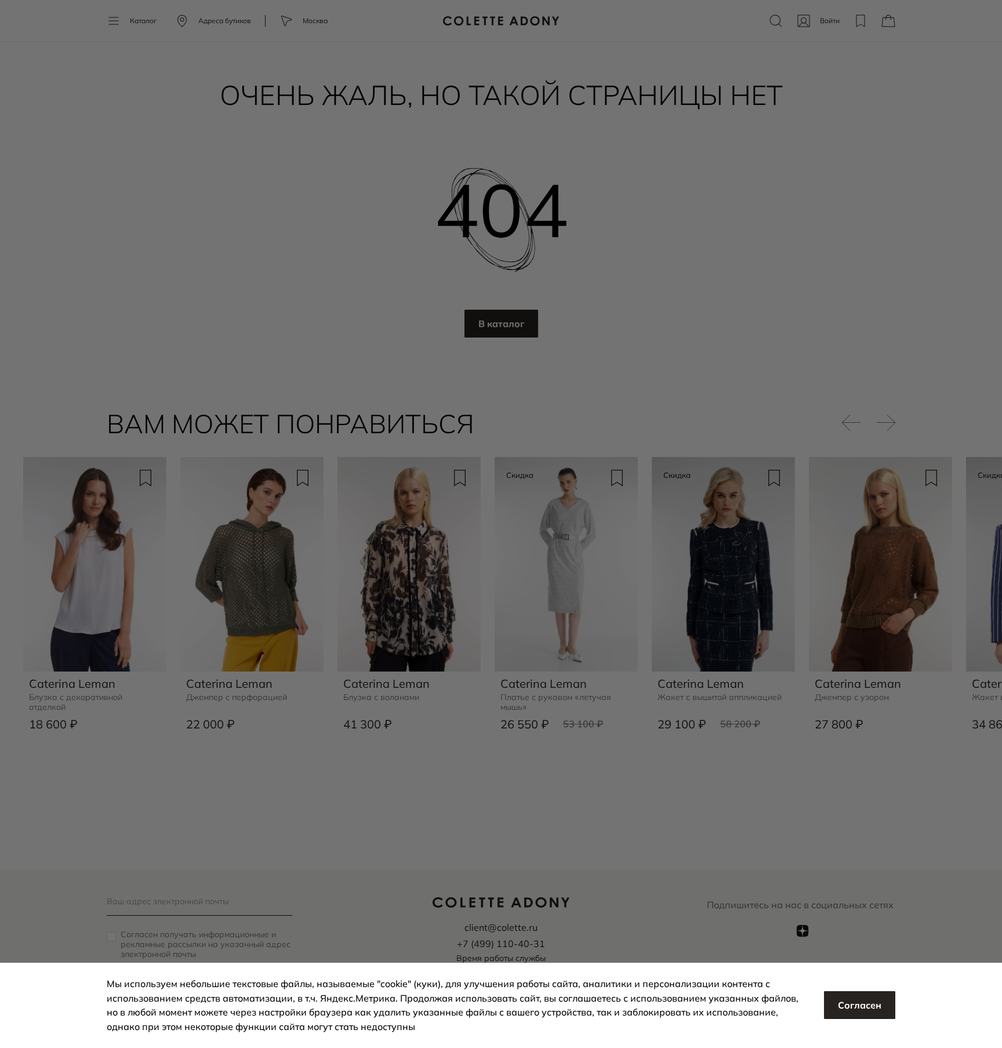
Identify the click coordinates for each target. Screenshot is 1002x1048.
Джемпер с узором (852, 697)
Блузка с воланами (381, 697)
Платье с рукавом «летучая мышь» (555, 702)
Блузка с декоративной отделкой (75, 702)
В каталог (501, 323)
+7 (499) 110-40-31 (501, 943)
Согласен (859, 1005)
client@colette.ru (501, 927)
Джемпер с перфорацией (236, 697)
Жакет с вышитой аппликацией (720, 697)
